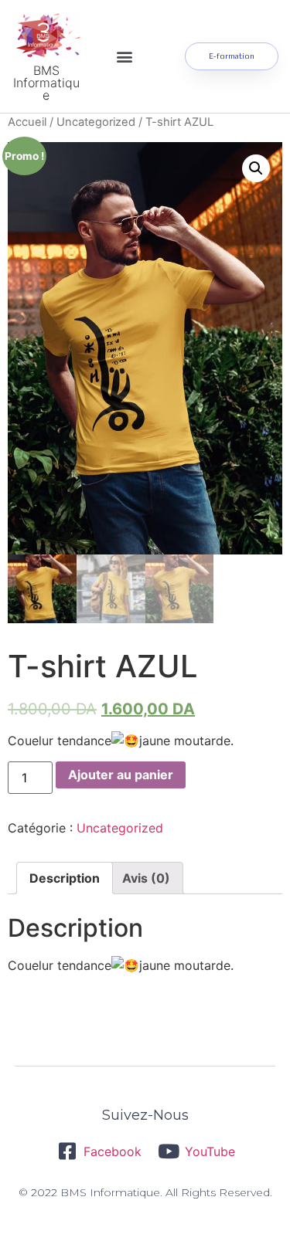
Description (64, 878)
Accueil (27, 122)
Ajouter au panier (120, 774)
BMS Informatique (46, 83)
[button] (125, 57)
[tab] (64, 878)
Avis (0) (146, 878)
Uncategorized (95, 122)
